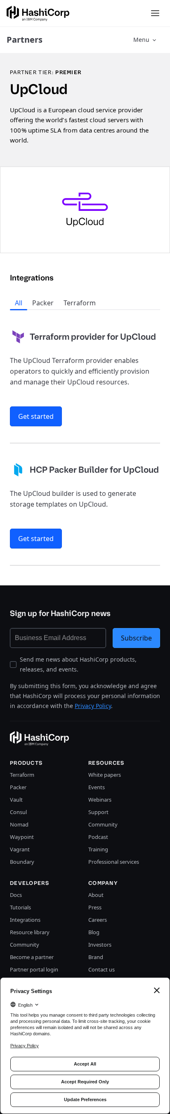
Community (103, 824)
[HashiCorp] (38, 13)
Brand (95, 957)
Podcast (98, 837)
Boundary (22, 861)
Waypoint (22, 837)
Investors (99, 944)
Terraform (22, 774)
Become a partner (32, 957)
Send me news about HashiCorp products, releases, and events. (78, 664)
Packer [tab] (43, 302)
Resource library (30, 932)
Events (96, 787)
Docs (16, 895)
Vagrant (20, 849)
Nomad (19, 824)
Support (98, 812)
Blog (93, 932)
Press (95, 907)
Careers (97, 919)
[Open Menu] (155, 13)
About (96, 895)
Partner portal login (34, 969)
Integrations (25, 919)
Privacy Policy (93, 706)
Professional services (113, 861)
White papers (104, 774)
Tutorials (20, 907)
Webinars (99, 799)
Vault (16, 799)
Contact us (101, 969)
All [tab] (18, 302)
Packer (18, 787)
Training (98, 849)
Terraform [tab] (80, 302)
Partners (24, 39)
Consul (18, 812)
